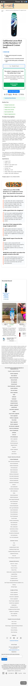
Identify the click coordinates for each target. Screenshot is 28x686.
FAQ (14, 542)
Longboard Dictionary (14, 553)
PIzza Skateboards (14, 514)
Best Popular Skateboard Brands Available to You (14, 582)
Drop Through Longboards (14, 600)
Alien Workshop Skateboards (14, 461)
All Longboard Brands (14, 580)
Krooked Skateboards (14, 505)
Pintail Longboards (14, 592)
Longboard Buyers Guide (14, 547)
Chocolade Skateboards (14, 476)
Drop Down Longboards (14, 596)
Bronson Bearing (14, 630)
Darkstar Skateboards (14, 480)
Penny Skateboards (14, 512)
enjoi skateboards (14, 486)
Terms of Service (14, 567)
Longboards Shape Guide (14, 549)
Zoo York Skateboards (14, 537)
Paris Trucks (14, 621)
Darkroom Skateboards (14, 478)
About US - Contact (14, 563)
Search (14, 545)
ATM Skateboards (14, 467)
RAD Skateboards (14, 522)
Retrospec (14, 451)
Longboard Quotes (14, 578)
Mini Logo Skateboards (14, 507)
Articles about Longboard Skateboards (14, 572)
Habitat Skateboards (14, 497)
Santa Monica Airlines (14, 528)
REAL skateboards (14, 526)
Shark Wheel (14, 453)
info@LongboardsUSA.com (14, 649)
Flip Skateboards (14, 524)
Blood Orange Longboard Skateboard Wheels (14, 625)
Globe (14, 493)
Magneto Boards (14, 445)
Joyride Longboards (14, 449)
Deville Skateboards (14, 443)
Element (14, 484)
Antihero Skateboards (14, 465)
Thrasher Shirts (14, 615)
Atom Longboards (14, 438)
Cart (25, 1)
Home (2, 10)
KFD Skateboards (14, 503)
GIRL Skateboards (14, 490)
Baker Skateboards (14, 469)
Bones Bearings (14, 632)
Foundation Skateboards (14, 488)
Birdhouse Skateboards (14, 474)
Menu (4, 1)
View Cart (14, 555)
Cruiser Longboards (14, 598)
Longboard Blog (14, 574)
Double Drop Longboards (14, 603)
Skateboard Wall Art (14, 607)
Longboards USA (17, 670)
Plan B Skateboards (14, 516)
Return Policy (14, 569)
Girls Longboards (14, 613)
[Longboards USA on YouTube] (14, 638)
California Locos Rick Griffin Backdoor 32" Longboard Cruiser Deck (6, 295)
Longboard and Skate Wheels (14, 609)
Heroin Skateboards (14, 501)
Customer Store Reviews (10, 98)
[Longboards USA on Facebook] (21, 638)
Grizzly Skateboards (14, 495)
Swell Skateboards (14, 531)
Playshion (14, 447)
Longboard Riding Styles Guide (14, 551)
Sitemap (14, 584)
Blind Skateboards (14, 472)
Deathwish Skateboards (14, 482)
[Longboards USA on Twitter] (17, 638)
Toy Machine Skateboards (14, 533)
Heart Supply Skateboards (14, 499)
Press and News (14, 576)
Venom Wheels (14, 627)
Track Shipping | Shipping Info (14, 557)
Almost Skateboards (14, 463)
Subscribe (4, 659)
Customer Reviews (14, 640)
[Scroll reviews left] (3, 323)
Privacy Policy (14, 565)
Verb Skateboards (14, 535)
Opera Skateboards (14, 509)
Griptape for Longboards (14, 611)
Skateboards (14, 605)
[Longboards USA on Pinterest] (10, 638)
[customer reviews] (14, 50)
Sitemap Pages (14, 586)
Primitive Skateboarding (14, 520)
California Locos (14, 441)
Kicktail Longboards (14, 594)
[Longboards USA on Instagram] (7, 638)
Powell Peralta (14, 518)
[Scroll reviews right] (25, 323)
